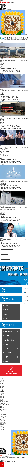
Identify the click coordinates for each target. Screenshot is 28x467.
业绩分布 (2, 66)
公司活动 (2, 67)
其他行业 (2, 158)
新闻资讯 (2, 73)
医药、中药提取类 (4, 155)
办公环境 (2, 63)
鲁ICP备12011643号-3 (21, 457)
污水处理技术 (3, 184)
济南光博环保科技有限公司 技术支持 (8, 461)
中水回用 (2, 122)
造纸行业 (2, 152)
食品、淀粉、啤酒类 (4, 151)
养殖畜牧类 (2, 149)
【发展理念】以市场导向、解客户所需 (8, 68)
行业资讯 (2, 93)
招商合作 (2, 240)
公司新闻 (2, 92)
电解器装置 (2, 213)
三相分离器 (2, 212)
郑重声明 (2, 460)
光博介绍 (2, 61)
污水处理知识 (3, 183)
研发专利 (2, 216)
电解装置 (2, 121)
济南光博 (9, 454)
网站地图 (2, 459)
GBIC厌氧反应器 (3, 210)
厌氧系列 (2, 119)
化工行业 (2, 157)
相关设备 (2, 123)
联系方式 (2, 242)
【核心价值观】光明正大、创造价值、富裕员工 (10, 71)
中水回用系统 (3, 214)
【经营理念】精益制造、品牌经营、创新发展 (10, 70)
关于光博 (2, 42)
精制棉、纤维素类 (4, 148)
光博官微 (12, 2)
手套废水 (2, 154)
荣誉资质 (2, 64)
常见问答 (2, 94)
